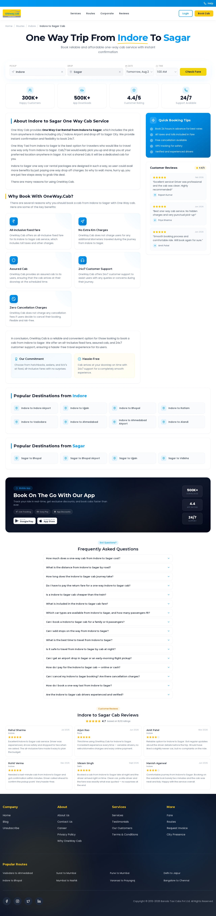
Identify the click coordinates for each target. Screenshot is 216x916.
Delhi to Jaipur (172, 873)
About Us (63, 815)
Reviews (124, 13)
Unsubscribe (11, 828)
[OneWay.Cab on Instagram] (18, 901)
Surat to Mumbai (66, 873)
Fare (170, 815)
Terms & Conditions (125, 834)
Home (8, 26)
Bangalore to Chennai (176, 880)
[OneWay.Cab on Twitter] (28, 901)
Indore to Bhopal (12, 880)
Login (185, 13)
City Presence (176, 834)
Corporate (107, 13)
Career (62, 828)
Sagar (79, 445)
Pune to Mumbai (119, 873)
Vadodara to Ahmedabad (18, 873)
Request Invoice (177, 828)
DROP (70, 66)
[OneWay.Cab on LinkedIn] (39, 901)
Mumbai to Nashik (66, 880)
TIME (161, 66)
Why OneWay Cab (69, 841)
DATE (130, 66)
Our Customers (122, 828)
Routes (90, 13)
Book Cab (204, 13)
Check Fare (193, 72)
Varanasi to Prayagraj (122, 880)
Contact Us (64, 822)
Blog (5, 822)
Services (75, 13)
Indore (32, 26)
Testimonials (120, 822)
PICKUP (13, 66)
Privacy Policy (66, 834)
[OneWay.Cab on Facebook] (7, 901)
